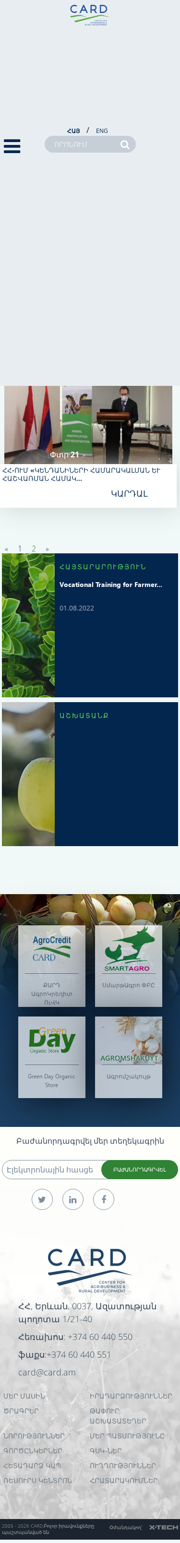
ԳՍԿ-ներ (106, 1450)
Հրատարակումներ (124, 1480)
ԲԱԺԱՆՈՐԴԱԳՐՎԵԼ (139, 1169)
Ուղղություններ (123, 1465)
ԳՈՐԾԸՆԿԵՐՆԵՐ (32, 1450)
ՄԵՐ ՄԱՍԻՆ (24, 1395)
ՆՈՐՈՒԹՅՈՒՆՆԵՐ (34, 1435)
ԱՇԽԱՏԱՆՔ (84, 715)
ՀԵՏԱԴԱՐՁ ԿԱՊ (32, 1465)
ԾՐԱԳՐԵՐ (21, 1410)
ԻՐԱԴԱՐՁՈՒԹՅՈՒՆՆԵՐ (131, 1395)
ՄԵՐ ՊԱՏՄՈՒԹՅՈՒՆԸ (127, 1435)
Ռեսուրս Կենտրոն (37, 1480)
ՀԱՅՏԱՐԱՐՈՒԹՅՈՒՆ (103, 566)
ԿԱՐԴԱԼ (129, 493)
